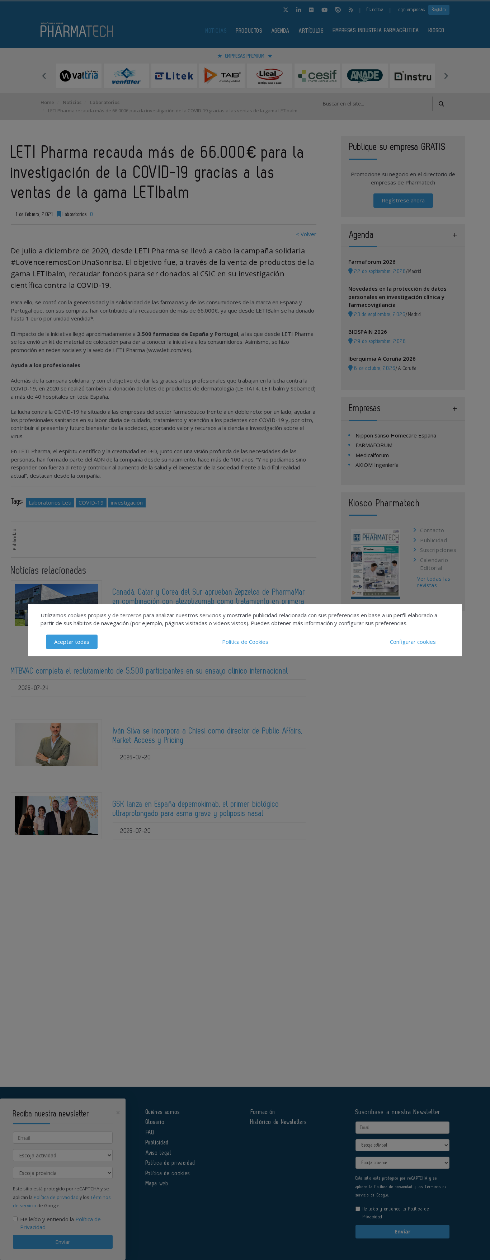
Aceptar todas (71, 641)
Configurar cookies (413, 641)
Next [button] (445, 75)
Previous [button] (44, 75)
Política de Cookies (245, 641)
